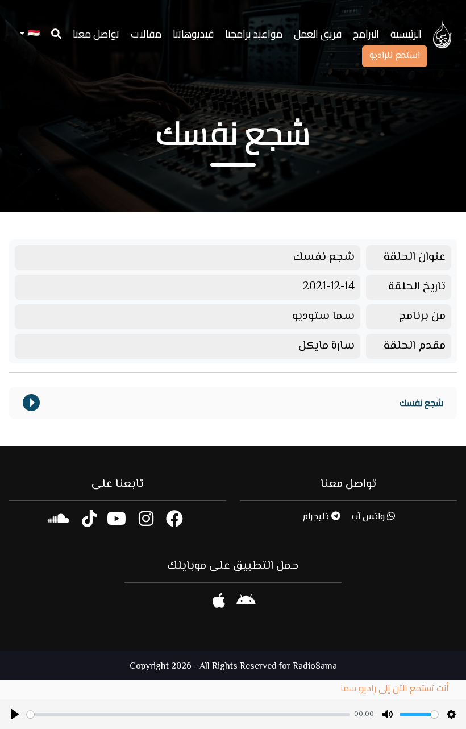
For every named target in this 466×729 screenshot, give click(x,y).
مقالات (146, 33)
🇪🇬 (32, 33)
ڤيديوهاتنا (193, 33)
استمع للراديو (394, 56)
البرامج (366, 33)
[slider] (188, 714)
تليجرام (316, 517)
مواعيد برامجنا (253, 33)
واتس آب (369, 517)
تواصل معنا (96, 33)
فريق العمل (318, 33)
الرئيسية (406, 33)
